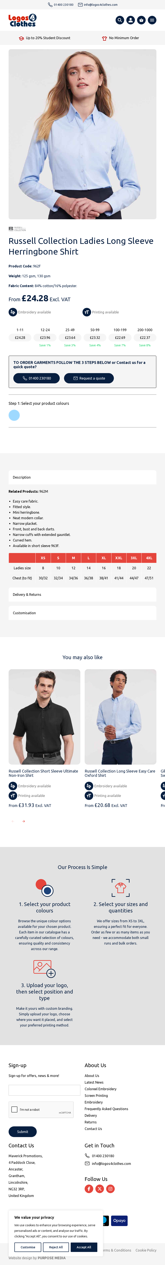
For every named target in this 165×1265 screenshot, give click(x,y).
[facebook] (89, 1189)
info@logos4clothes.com (111, 1164)
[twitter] (99, 1189)
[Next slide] (23, 821)
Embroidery (94, 1102)
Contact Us (93, 1129)
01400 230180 (40, 378)
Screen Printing (96, 1095)
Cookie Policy (146, 1250)
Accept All (84, 1247)
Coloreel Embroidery (100, 1089)
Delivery (91, 1115)
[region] (56, 1233)
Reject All (56, 1247)
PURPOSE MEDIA (52, 1258)
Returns (91, 1122)
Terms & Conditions (115, 1250)
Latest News (94, 1082)
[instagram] (110, 1189)
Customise (28, 1247)
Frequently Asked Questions (106, 1109)
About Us (92, 1076)
